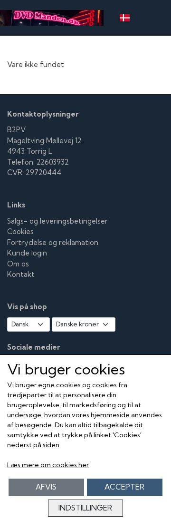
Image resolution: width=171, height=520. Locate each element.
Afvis (46, 486)
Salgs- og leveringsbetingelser (57, 221)
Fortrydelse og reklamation (52, 242)
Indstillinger (85, 507)
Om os (18, 263)
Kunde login (27, 252)
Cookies (20, 231)
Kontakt (21, 274)
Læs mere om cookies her (48, 465)
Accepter (124, 486)
